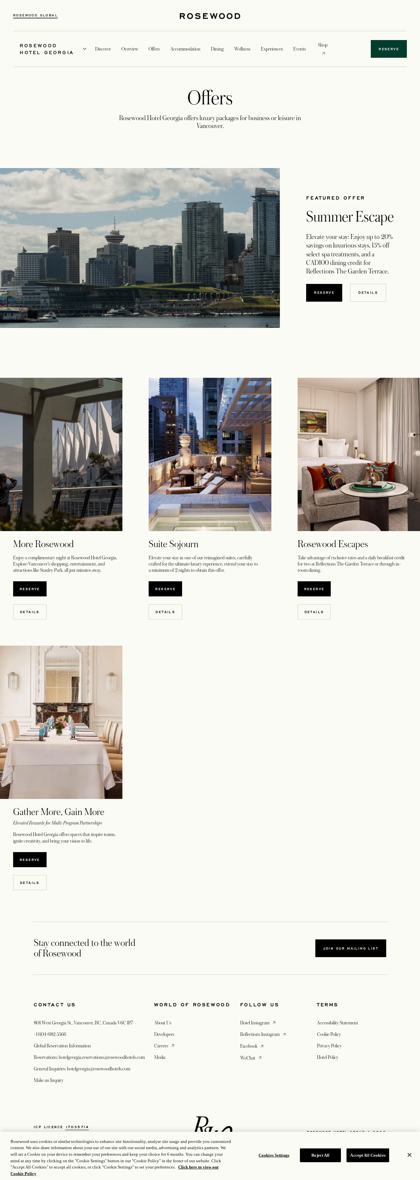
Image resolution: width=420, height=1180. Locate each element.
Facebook (252, 1046)
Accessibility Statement (337, 1022)
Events (299, 49)
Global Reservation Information (62, 1045)
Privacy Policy (329, 1045)
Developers (164, 1034)
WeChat (251, 1058)
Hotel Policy (327, 1057)
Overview (129, 49)
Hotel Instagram (258, 1022)
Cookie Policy (329, 1034)
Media (159, 1057)
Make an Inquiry (48, 1080)
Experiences (272, 49)
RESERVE (30, 589)
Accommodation (185, 49)
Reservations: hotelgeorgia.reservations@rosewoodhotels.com (89, 1057)
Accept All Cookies (367, 1155)
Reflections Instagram (263, 1034)
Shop (322, 45)
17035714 (77, 1127)
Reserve (324, 292)
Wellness (242, 49)
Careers (165, 1045)
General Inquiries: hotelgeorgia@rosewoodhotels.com (82, 1068)
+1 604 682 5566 (50, 1034)
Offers (154, 49)
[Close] (409, 1155)
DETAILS (368, 292)
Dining (217, 49)
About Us (162, 1022)
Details (30, 612)
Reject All (320, 1155)
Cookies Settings (274, 1155)
